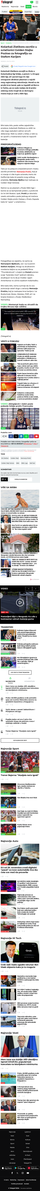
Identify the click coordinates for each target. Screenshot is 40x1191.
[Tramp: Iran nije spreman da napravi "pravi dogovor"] (8, 1105)
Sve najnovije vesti (20, 740)
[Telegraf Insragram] (23, 1173)
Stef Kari (32, 463)
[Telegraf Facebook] (12, 1173)
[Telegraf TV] (28, 1173)
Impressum (21, 1180)
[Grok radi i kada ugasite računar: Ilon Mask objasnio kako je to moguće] (20, 951)
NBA (17, 463)
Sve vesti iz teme (20, 672)
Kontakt (26, 1183)
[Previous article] (1, 595)
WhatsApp (28, 444)
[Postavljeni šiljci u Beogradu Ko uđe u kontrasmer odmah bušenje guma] (20, 602)
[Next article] (38, 595)
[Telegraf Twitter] (17, 1173)
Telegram (4, 446)
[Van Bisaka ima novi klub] (8, 802)
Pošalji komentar (21, 479)
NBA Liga (24, 463)
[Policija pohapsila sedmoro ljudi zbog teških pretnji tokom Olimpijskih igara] (8, 649)
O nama (6, 1180)
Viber (35, 444)
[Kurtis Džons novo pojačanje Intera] (8, 829)
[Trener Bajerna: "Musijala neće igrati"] (20, 762)
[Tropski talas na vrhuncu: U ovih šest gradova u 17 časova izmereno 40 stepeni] (8, 386)
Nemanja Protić (24, 172)
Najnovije (10, 748)
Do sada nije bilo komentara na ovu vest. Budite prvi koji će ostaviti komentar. (19, 474)
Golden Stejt (15, 458)
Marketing (13, 1180)
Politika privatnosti (17, 1183)
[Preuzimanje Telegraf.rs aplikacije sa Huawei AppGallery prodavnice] (33, 1168)
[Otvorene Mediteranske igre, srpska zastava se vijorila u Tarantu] (8, 789)
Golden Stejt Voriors (7, 463)
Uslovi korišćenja (29, 451)
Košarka (9, 43)
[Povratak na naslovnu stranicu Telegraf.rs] (6, 2)
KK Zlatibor (5, 458)
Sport (2, 43)
